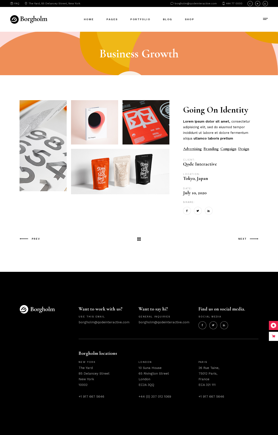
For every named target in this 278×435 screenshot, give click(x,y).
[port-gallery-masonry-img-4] (120, 171)
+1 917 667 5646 (91, 396)
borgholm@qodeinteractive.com (104, 322)
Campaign (228, 149)
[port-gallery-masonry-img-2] (146, 122)
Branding (211, 149)
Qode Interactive (200, 164)
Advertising (192, 149)
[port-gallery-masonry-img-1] (94, 122)
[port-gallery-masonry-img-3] (43, 146)
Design (243, 149)
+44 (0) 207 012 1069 (155, 396)
